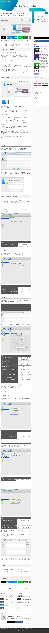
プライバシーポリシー (30, 630)
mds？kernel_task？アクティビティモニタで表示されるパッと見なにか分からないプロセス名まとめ (43, 67)
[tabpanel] (41, 63)
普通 (41, 19)
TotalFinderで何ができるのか (38, 91)
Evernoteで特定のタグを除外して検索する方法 (43, 64)
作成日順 (40, 22)
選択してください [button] (40, 16)
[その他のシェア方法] (30, 37)
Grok (45, 85)
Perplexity (38, 85)
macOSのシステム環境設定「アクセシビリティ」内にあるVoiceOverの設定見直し (43, 49)
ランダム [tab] (46, 46)
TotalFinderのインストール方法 (38, 92)
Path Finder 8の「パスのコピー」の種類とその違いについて (43, 58)
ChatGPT (38, 83)
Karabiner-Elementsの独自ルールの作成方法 (43, 70)
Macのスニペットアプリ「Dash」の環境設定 (42, 73)
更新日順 (43, 21)
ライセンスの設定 (37, 94)
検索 (46, 13)
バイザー (36, 99)
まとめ (35, 104)
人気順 (47, 21)
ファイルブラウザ (37, 100)
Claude (45, 83)
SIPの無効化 (36, 93)
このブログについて (35, 1)
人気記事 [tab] (41, 46)
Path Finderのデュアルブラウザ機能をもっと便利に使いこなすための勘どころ (43, 52)
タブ (35, 103)
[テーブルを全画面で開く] (30, 242)
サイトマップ (24, 630)
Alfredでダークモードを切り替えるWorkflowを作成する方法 (43, 55)
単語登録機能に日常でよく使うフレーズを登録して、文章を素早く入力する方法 (43, 77)
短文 (39, 19)
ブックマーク (41, 1)
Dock (35, 97)
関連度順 (39, 21)
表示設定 (46, 1)
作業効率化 (4, 578)
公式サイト (8, 106)
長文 (44, 19)
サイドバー (36, 102)
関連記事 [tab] (36, 46)
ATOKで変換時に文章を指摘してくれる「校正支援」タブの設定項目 (43, 61)
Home (2, 628)
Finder (9, 578)
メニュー (36, 98)
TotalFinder (12, 578)
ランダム (43, 22)
